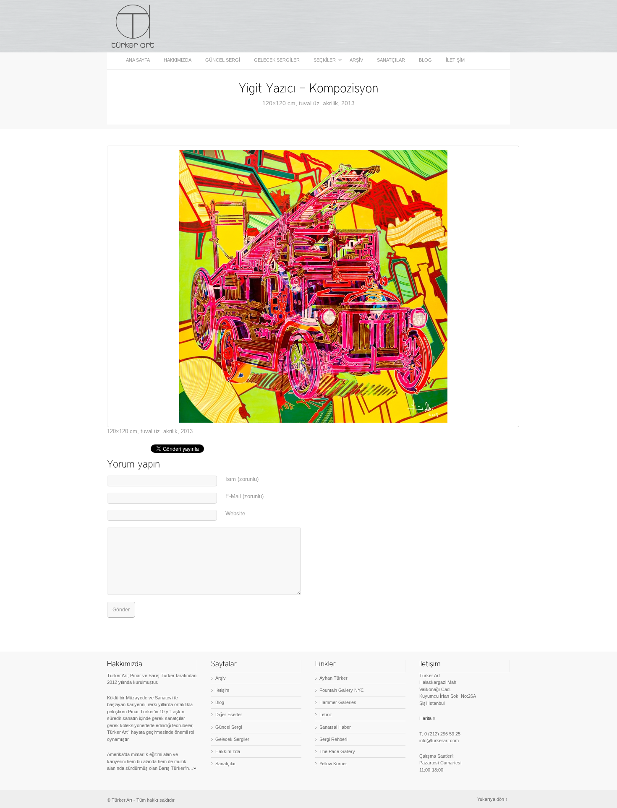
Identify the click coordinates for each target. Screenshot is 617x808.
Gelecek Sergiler (277, 60)
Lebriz (325, 714)
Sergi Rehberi (333, 739)
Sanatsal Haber (335, 727)
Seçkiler (322, 60)
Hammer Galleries (337, 702)
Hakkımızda (177, 60)
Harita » (427, 718)
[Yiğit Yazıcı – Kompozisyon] (309, 87)
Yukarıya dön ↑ (492, 799)
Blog (425, 60)
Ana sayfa (138, 60)
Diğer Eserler (228, 714)
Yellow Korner (333, 763)
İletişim (455, 60)
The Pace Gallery (337, 751)
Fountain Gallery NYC (341, 690)
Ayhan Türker (333, 678)
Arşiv (356, 60)
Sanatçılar (391, 60)
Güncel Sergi (222, 60)
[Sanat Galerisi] (133, 26)
